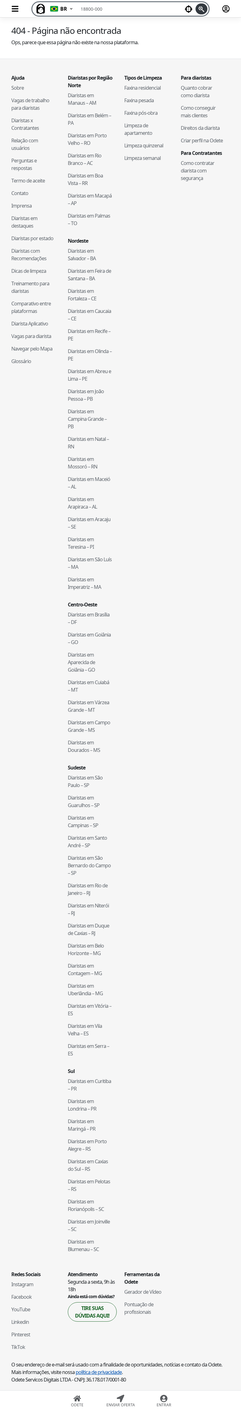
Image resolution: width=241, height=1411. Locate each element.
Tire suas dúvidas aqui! (92, 1312)
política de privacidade (99, 1372)
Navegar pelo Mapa (31, 348)
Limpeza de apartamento (138, 129)
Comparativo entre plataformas (31, 307)
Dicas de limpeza (28, 270)
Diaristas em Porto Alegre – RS (87, 1145)
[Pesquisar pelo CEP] (201, 8)
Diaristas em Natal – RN (88, 443)
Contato (19, 193)
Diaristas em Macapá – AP (90, 199)
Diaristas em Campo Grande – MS (89, 726)
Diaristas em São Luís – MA (90, 563)
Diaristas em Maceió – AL (89, 483)
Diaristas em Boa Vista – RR (85, 179)
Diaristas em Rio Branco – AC (84, 159)
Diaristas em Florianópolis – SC (86, 1205)
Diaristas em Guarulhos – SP (83, 801)
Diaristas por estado (32, 238)
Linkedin (20, 1322)
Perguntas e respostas (24, 164)
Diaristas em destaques (24, 222)
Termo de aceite (28, 180)
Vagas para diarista (31, 336)
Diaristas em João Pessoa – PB (86, 395)
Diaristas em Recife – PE (89, 335)
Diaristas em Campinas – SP (83, 821)
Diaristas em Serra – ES (88, 1050)
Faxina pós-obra (141, 112)
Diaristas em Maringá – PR (81, 1125)
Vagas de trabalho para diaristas (30, 104)
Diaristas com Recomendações (28, 254)
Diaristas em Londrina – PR (82, 1105)
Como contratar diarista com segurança (197, 171)
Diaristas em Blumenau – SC (83, 1245)
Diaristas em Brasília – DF (89, 618)
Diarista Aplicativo (29, 323)
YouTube (20, 1309)
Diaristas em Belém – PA (89, 119)
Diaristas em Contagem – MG (85, 969)
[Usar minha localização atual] (188, 8)
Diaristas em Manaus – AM (82, 99)
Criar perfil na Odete (202, 140)
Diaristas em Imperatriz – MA (84, 583)
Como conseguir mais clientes (198, 111)
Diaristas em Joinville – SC (89, 1225)
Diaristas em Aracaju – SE (89, 523)
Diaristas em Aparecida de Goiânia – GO (81, 662)
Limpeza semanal (142, 158)
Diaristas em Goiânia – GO (89, 638)
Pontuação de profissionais (138, 1308)
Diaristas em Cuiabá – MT (88, 686)
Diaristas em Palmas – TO (89, 219)
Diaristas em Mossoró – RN (82, 463)
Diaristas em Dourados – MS (84, 746)
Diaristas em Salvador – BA (82, 254)
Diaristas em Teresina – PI (81, 543)
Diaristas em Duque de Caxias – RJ (88, 929)
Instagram (22, 1284)
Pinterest (20, 1334)
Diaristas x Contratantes (25, 124)
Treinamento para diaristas (30, 287)
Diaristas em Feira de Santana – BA (89, 274)
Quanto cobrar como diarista (196, 91)
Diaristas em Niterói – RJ (88, 909)
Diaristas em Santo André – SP (87, 841)
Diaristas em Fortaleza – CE (82, 295)
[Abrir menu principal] (15, 9)
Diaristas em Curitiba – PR (89, 1085)
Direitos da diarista (200, 127)
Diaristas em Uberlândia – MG (85, 989)
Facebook (21, 1296)
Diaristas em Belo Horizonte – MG (86, 949)
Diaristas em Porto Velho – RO (87, 139)
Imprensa (21, 205)
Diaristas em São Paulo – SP (85, 781)
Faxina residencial (142, 87)
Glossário (21, 361)
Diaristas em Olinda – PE (90, 355)
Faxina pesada (139, 100)
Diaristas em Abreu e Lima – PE (89, 375)
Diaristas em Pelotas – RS (89, 1185)
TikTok (18, 1347)
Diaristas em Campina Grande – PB (87, 419)
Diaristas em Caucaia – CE (89, 315)
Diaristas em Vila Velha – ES (85, 1030)
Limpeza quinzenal (143, 145)
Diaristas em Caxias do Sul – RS (88, 1165)
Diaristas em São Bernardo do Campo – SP (89, 865)
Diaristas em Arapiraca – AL (82, 503)
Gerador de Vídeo (142, 1291)
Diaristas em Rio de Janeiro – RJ (88, 889)
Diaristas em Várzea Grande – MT (88, 706)
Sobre (17, 87)
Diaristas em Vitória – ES (89, 1009)
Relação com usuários (24, 144)
